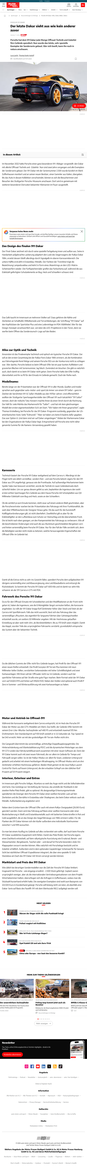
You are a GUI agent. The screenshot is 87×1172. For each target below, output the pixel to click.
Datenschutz (22, 1102)
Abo (83, 5)
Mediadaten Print (51, 1126)
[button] (43, 86)
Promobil (47, 1163)
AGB (59, 1096)
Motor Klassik (33, 1114)
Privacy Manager (35, 1102)
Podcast (22, 1077)
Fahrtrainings (12, 1077)
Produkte (47, 1)
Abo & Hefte (71, 1114)
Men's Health (15, 1163)
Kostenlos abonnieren (12, 1054)
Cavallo (50, 1157)
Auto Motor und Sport (21, 1157)
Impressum (51, 1096)
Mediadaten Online (36, 1126)
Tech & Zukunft (64, 9)
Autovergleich (42, 1077)
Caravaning (42, 1157)
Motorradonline (27, 1163)
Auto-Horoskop (76, 9)
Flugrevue (58, 1157)
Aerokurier (7, 1157)
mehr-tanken (77, 1157)
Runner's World (57, 1163)
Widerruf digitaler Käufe (43, 1084)
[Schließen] (82, 231)
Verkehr (53, 9)
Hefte (41, 1)
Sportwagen (10, 9)
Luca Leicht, (14, 55)
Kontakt (42, 1096)
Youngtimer (44, 1114)
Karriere (66, 1102)
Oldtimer (44, 9)
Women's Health (71, 1163)
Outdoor (38, 1163)
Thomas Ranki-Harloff (26, 55)
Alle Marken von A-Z (14, 1096)
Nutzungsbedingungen (71, 1096)
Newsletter (31, 1077)
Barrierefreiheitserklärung (52, 1102)
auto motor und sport (18, 1114)
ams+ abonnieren (56, 1077)
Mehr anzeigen (42, 1023)
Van (25, 9)
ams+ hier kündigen (70, 1077)
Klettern (67, 1157)
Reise (20, 9)
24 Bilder (80, 106)
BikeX (33, 1157)
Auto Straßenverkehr (58, 1114)
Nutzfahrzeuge (34, 9)
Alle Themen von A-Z (30, 1096)
